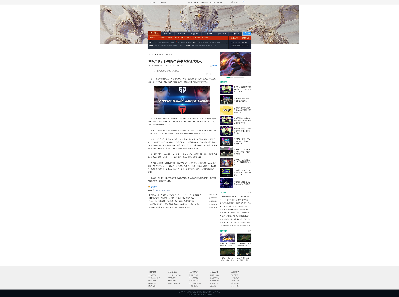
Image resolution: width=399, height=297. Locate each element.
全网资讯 (180, 46)
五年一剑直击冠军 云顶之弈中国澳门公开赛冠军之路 (242, 131)
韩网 (163, 190)
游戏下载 (238, 42)
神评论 (214, 65)
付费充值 (245, 38)
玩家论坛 (235, 34)
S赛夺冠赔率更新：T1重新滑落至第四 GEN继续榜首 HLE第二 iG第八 (174, 204)
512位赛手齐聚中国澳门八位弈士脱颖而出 (235, 206)
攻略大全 (157, 46)
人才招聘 (188, 292)
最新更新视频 (193, 275)
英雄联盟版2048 (180, 38)
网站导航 (163, 2)
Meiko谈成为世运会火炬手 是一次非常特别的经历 (238, 196)
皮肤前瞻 (211, 42)
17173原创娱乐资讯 (154, 278)
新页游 (196, 2)
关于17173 (182, 292)
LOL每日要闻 (152, 275)
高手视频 (205, 38)
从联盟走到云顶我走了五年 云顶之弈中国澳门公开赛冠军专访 (242, 120)
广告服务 (193, 292)
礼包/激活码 (204, 2)
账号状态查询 (181, 42)
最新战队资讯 (152, 280)
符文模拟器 (161, 38)
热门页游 (219, 2)
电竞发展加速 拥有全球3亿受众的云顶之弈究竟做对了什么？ (242, 89)
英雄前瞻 (205, 42)
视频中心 (168, 34)
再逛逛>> (153, 187)
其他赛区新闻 (235, 280)
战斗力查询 (158, 42)
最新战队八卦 (152, 283)
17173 (149, 54)
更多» (249, 82)
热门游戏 (236, 2)
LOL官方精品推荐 (174, 283)
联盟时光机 (202, 46)
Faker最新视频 (193, 278)
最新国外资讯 (214, 275)
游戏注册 (233, 42)
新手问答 (163, 46)
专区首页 (154, 33)
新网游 (190, 2)
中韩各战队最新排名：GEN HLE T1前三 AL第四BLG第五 (170, 207)
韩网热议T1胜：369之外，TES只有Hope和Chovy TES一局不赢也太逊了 (175, 195)
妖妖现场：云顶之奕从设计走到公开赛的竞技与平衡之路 (242, 141)
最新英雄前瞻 (214, 280)
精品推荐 (234, 38)
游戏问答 (173, 42)
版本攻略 (208, 34)
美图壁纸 (222, 34)
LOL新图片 (172, 278)
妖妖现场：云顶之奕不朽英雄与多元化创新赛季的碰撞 (242, 152)
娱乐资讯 (190, 38)
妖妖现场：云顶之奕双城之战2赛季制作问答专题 (242, 162)
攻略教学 (170, 38)
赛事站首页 (234, 275)
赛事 (168, 190)
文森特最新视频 (194, 280)
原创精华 (175, 46)
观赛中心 (195, 34)
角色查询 (188, 42)
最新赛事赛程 (235, 283)
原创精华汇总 (152, 286)
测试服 (200, 42)
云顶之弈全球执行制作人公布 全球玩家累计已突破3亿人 (242, 110)
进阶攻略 (169, 46)
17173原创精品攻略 (174, 275)
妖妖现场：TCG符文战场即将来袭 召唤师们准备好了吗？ (242, 172)
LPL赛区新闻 (235, 278)
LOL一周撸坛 (235, 286)
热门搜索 (197, 38)
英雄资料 (181, 34)
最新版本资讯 (214, 278)
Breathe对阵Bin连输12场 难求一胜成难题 (235, 200)
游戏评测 (244, 42)
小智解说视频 (193, 286)
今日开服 (212, 2)
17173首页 (152, 2)
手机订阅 (180, 65)
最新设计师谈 (214, 283)
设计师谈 (217, 42)
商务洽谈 (199, 292)
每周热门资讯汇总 (211, 46)
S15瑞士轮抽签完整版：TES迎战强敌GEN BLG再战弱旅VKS (171, 201)
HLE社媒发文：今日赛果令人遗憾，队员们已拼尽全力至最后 (171, 198)
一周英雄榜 (172, 280)
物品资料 (153, 38)
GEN (158, 190)
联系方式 (205, 292)
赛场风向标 (195, 46)
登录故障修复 (166, 42)
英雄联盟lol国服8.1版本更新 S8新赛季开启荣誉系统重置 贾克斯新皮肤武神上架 (163, 26)
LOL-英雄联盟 (158, 54)
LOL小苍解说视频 (195, 283)
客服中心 (211, 292)
